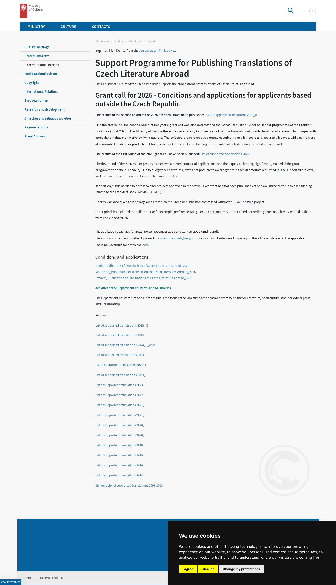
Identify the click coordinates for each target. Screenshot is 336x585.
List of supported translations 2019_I (120, 455)
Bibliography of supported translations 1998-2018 (129, 485)
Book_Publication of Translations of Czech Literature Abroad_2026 (142, 265)
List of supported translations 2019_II (120, 445)
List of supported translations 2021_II (120, 405)
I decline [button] (207, 569)
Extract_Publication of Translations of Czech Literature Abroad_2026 (143, 278)
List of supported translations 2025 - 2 (121, 325)
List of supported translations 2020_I (120, 435)
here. (145, 245)
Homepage (102, 41)
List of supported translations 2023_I (120, 385)
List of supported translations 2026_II (231, 115)
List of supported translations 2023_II (121, 375)
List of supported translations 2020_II (120, 425)
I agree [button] (188, 569)
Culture (118, 41)
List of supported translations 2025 (119, 335)
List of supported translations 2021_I (120, 415)
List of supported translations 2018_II (120, 465)
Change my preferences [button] (241, 569)
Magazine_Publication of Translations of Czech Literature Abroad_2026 (145, 272)
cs (312, 11)
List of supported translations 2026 (224, 154)
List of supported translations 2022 (119, 395)
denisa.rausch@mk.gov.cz (157, 50)
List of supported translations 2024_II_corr (125, 345)
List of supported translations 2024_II (121, 355)
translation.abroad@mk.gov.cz (176, 238)
